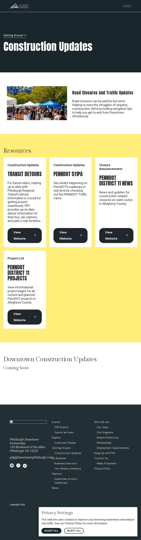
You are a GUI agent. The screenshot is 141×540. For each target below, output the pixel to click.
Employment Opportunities (113, 448)
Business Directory (66, 463)
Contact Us (101, 458)
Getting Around (61, 448)
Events (56, 422)
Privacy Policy (102, 468)
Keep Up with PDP (104, 453)
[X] (18, 465)
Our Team (103, 427)
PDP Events (61, 427)
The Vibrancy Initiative (68, 468)
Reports (57, 474)
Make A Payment (107, 463)
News (55, 488)
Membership (104, 443)
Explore (56, 437)
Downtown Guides (65, 443)
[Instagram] (25, 466)
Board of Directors (108, 437)
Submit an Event (64, 432)
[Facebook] (12, 465)
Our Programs (105, 432)
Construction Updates (68, 453)
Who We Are (101, 422)
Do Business (59, 458)
